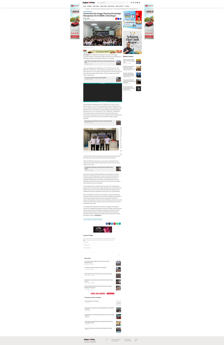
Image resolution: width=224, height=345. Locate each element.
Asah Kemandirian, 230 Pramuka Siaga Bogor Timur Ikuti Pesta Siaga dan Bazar (99, 315)
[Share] (121, 19)
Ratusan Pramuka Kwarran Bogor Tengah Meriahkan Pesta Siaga (98, 328)
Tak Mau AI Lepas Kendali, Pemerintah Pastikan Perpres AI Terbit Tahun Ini (128, 68)
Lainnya (127, 6)
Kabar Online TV (120, 6)
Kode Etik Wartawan (127, 339)
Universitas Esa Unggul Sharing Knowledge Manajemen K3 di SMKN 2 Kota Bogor (99, 308)
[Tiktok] (139, 3)
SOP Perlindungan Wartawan (116, 339)
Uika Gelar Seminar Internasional (92, 301)
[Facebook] (131, 3)
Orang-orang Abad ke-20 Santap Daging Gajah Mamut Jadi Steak (129, 81)
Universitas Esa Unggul (97, 219)
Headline (89, 6)
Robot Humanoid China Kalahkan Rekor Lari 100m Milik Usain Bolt (109, 9)
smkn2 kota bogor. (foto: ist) (88, 47)
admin (88, 18)
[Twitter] (133, 3)
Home (107, 339)
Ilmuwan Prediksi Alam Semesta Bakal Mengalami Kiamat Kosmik (129, 88)
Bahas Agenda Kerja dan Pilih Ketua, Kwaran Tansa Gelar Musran (98, 121)
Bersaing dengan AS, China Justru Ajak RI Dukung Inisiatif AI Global (134, 9)
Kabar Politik (103, 6)
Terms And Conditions (127, 340)
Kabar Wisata (111, 6)
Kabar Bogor (96, 6)
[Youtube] (137, 3)
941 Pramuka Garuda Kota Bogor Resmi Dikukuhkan (95, 77)
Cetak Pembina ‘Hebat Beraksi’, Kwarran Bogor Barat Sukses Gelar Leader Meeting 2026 (99, 322)
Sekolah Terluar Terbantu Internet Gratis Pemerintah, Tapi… (129, 61)
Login (84, 6)
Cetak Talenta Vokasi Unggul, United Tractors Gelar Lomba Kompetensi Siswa (99, 61)
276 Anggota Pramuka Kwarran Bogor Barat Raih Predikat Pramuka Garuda (98, 168)
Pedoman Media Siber (115, 340)
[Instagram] (135, 3)
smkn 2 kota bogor (87, 219)
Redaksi (136, 339)
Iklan (135, 340)
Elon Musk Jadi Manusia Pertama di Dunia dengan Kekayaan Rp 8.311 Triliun (128, 75)
